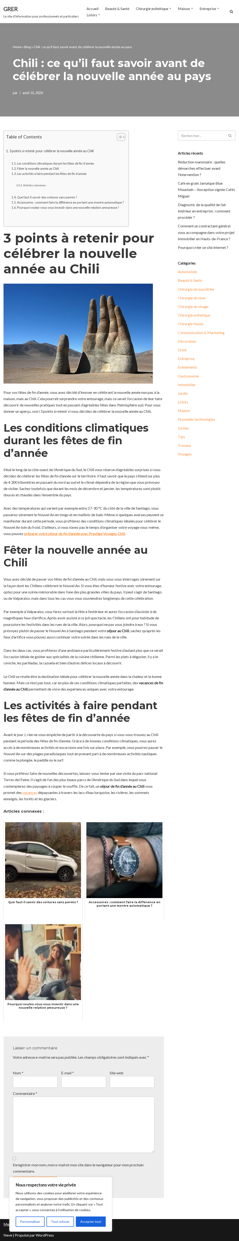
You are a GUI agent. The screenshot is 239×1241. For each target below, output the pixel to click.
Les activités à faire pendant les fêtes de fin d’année (51, 174)
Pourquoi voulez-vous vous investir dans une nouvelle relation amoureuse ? (68, 207)
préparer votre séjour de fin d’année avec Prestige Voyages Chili (74, 533)
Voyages (185, 454)
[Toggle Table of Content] (118, 137)
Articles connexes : (35, 185)
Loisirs (183, 402)
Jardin (183, 393)
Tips (181, 436)
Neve (8, 1235)
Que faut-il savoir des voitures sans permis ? (47, 197)
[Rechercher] (231, 11)
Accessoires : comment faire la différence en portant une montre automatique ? (70, 202)
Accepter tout (90, 1221)
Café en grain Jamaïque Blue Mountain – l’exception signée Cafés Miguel (206, 189)
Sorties (183, 428)
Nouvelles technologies (196, 419)
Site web (116, 1073)
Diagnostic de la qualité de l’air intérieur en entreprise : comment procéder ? (204, 210)
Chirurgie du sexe (191, 298)
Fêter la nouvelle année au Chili (38, 168)
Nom (18, 1073)
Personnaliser (30, 1221)
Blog (27, 47)
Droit (182, 350)
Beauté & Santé (117, 8)
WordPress (45, 1235)
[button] (170, 8)
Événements (187, 367)
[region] (60, 1204)
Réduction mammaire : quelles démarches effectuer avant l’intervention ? (201, 168)
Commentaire (25, 1093)
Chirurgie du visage (193, 306)
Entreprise (186, 358)
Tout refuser (60, 1221)
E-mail (67, 1073)
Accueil (92, 8)
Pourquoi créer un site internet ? (203, 247)
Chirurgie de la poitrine (196, 289)
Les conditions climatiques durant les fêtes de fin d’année (55, 163)
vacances (29, 792)
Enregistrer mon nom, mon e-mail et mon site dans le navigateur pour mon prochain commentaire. (78, 1168)
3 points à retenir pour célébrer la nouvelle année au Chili (51, 151)
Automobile (187, 271)
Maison (184, 410)
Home (17, 47)
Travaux (184, 445)
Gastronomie (188, 376)
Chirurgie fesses (191, 323)
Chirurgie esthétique (194, 315)
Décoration (187, 341)
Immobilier (187, 384)
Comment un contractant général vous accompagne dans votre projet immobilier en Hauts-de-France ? (206, 232)
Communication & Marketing (201, 332)
